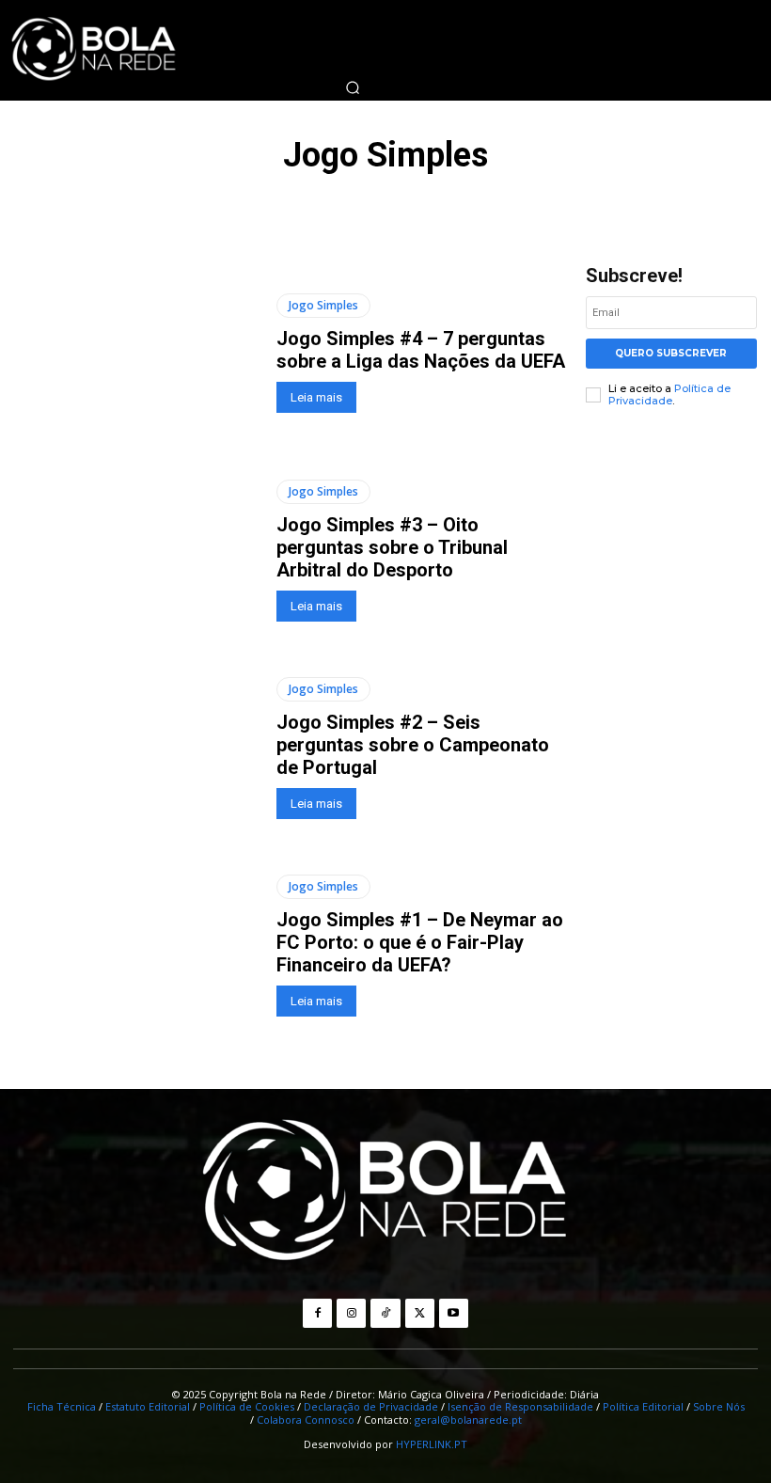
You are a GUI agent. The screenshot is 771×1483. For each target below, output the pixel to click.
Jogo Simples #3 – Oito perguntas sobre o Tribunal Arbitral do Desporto (392, 547)
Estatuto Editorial (147, 1406)
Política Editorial (643, 1406)
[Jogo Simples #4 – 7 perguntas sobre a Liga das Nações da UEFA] (138, 353)
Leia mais (316, 397)
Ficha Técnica (61, 1406)
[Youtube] (453, 1313)
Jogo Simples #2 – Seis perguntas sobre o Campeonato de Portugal (412, 745)
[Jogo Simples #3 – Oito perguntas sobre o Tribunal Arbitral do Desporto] (138, 551)
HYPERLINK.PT (431, 1444)
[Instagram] (351, 1313)
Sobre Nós (719, 1406)
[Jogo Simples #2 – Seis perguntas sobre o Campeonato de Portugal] (138, 748)
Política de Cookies (246, 1406)
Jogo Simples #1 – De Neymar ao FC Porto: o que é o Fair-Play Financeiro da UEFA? (419, 942)
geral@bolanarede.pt (468, 1419)
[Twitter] (419, 1313)
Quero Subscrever (671, 353)
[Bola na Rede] (385, 1192)
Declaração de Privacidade (371, 1406)
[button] (352, 87)
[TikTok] (385, 1313)
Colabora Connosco (305, 1419)
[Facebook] (317, 1313)
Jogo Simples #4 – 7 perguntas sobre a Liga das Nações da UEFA (420, 349)
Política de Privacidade (669, 394)
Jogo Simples (323, 305)
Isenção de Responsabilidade (520, 1406)
